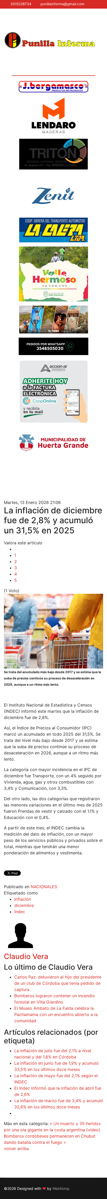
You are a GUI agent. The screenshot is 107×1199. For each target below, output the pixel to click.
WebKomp (61, 1188)
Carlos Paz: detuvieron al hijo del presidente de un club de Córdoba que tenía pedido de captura (57, 983)
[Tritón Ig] (53, 154)
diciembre (24, 905)
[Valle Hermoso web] (53, 274)
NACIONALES (44, 886)
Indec (19, 911)
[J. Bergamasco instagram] (53, 86)
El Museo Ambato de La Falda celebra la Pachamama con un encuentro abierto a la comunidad (56, 1014)
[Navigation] (6, 20)
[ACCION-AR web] (53, 391)
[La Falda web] (53, 319)
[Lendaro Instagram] (53, 116)
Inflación (22, 899)
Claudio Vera (26, 956)
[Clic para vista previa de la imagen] (53, 631)
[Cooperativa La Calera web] (53, 230)
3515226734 (20, 4)
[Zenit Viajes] (53, 193)
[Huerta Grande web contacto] (53, 442)
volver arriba (16, 1148)
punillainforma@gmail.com (62, 4)
